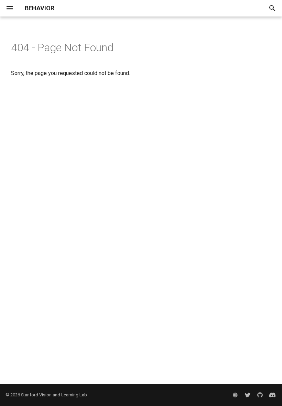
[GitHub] (259, 394)
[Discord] (272, 394)
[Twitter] (247, 394)
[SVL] (235, 394)
